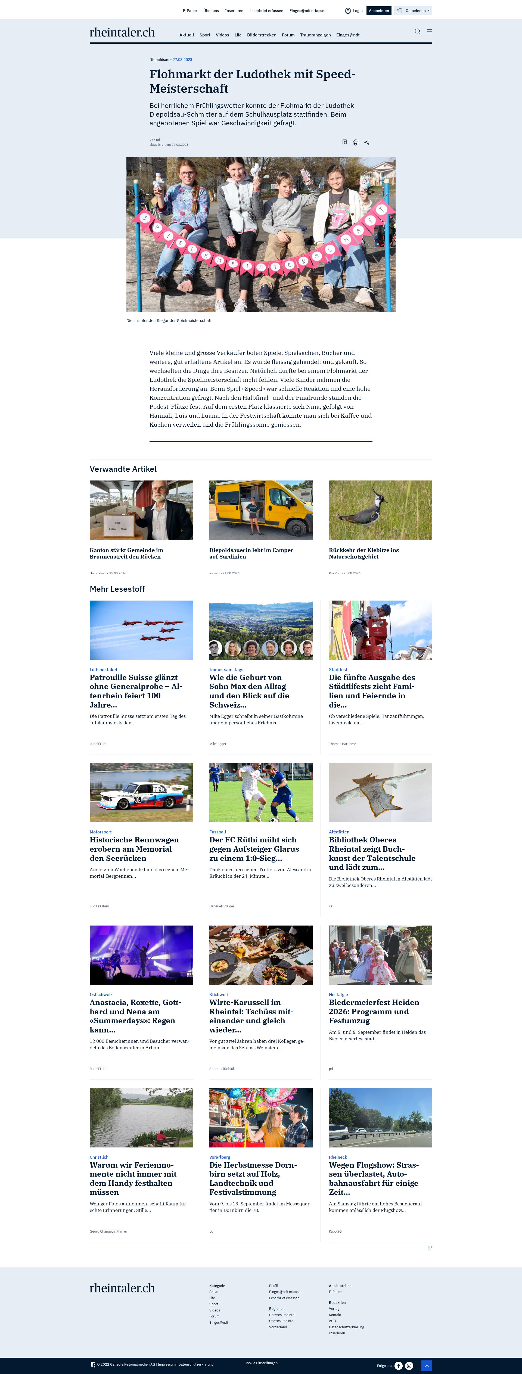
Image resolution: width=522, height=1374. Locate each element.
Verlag (334, 1308)
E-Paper (190, 10)
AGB (332, 1321)
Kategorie (217, 1285)
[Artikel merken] (344, 142)
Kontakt (335, 1315)
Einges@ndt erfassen (308, 10)
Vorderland (278, 1327)
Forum (288, 35)
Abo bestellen (340, 1285)
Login (357, 10)
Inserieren (234, 10)
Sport (205, 35)
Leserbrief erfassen (266, 10)
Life (238, 35)
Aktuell (186, 35)
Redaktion (337, 1302)
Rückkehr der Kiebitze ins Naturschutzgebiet (364, 553)
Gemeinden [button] (416, 10)
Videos (222, 35)
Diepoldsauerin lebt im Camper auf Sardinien (251, 553)
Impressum (167, 1364)
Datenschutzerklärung (346, 1327)
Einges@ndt (348, 35)
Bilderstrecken (261, 35)
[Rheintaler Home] (122, 31)
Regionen (277, 1308)
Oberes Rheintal (281, 1321)
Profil (273, 1285)
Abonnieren (379, 10)
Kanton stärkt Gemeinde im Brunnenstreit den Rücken (126, 553)
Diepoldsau (159, 59)
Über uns (211, 10)
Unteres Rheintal (282, 1315)
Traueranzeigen (315, 35)
